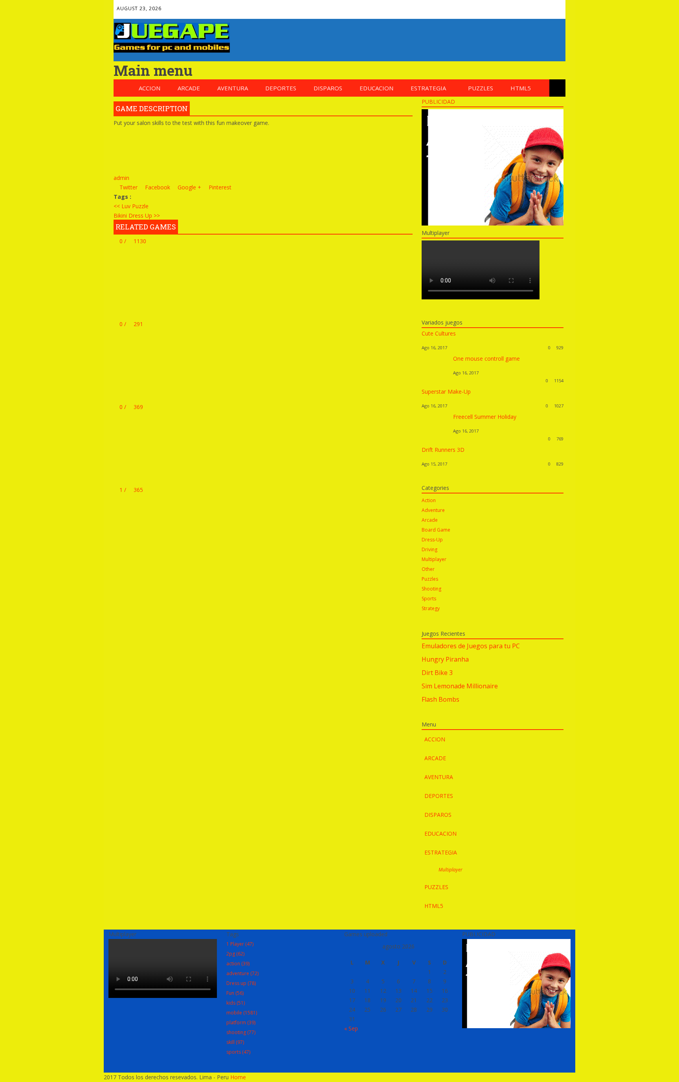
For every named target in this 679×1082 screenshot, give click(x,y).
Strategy (431, 608)
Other (428, 569)
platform (240, 1022)
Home (238, 1077)
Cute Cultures (439, 333)
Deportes (280, 88)
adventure (242, 973)
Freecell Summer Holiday (484, 416)
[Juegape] (172, 50)
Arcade (189, 88)
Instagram (554, 6)
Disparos (328, 88)
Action (429, 500)
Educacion (376, 88)
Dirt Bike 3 (437, 672)
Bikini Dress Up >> (137, 215)
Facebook (469, 6)
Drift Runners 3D (443, 449)
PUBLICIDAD (438, 101)
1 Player (239, 944)
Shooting (431, 588)
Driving (429, 549)
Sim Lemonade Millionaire (460, 686)
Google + (188, 187)
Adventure (433, 510)
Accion (149, 88)
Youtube (537, 6)
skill (235, 1042)
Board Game (436, 529)
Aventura (232, 88)
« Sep (351, 1028)
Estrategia (428, 88)
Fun (235, 993)
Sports (429, 598)
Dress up (241, 983)
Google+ (503, 6)
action (238, 963)
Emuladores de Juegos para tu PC (471, 646)
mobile (241, 1012)
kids (235, 1002)
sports (238, 1052)
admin (121, 178)
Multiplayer (434, 559)
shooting (240, 1032)
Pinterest (520, 6)
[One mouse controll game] (435, 380)
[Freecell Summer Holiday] (435, 438)
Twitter (486, 6)
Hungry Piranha (445, 659)
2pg (235, 953)
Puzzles (480, 88)
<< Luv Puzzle (131, 206)
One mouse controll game (486, 358)
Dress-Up (432, 539)
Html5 (520, 88)
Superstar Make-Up (446, 391)
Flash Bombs (440, 699)
